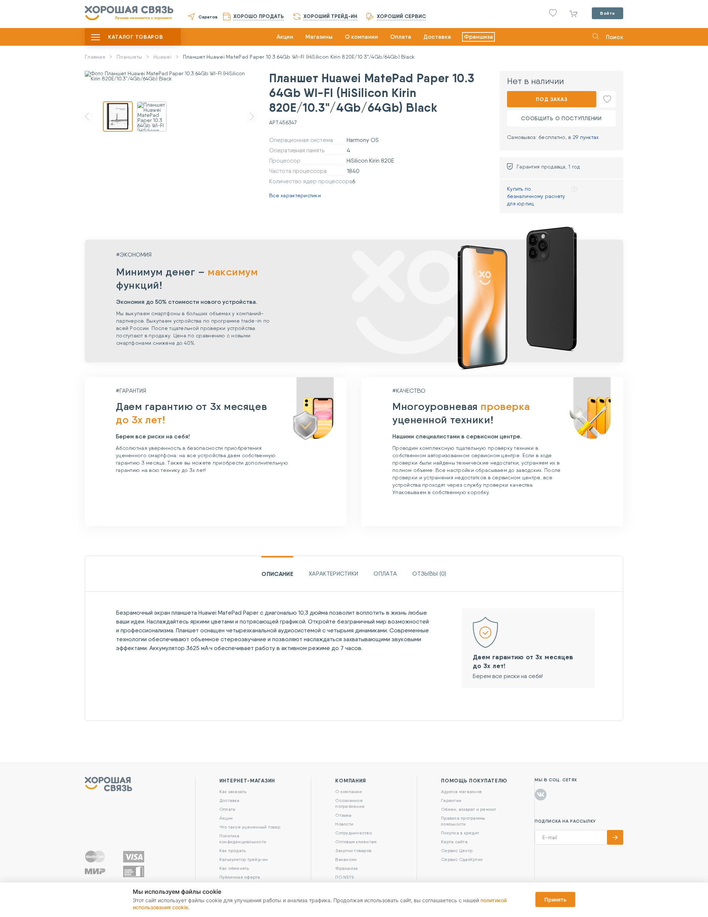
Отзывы (343, 815)
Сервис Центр (456, 850)
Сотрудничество (353, 833)
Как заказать (233, 791)
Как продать (232, 850)
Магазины (319, 36)
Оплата (400, 36)
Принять (555, 899)
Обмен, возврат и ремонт (468, 809)
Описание (277, 573)
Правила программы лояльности (463, 821)
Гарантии (451, 800)
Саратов (208, 17)
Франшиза (478, 36)
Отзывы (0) (429, 573)
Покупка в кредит (460, 833)
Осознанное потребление (350, 803)
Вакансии (346, 859)
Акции (285, 36)
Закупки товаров (353, 850)
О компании (361, 36)
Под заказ (551, 99)
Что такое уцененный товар (249, 827)
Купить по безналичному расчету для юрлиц (536, 196)
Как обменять (234, 868)
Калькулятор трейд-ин (243, 859)
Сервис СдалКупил (462, 859)
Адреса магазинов (461, 791)
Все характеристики (295, 195)
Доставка (437, 36)
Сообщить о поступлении (561, 118)
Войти (607, 13)
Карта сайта (454, 841)
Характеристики (333, 573)
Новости (344, 824)
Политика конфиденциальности (242, 838)
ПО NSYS (344, 877)
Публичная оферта (239, 877)
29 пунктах (586, 137)
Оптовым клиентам (355, 841)
